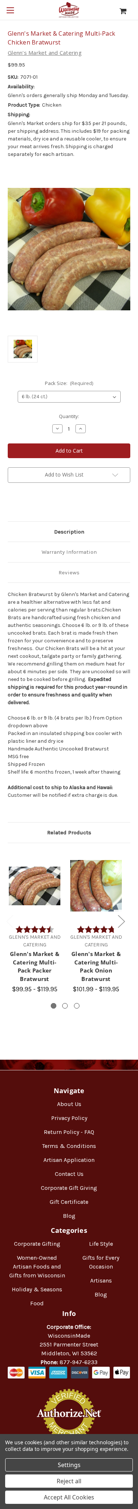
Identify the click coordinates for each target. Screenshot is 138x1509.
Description (69, 531)
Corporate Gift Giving (69, 1187)
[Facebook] (11, 504)
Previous (9, 921)
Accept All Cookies (69, 1497)
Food (37, 1303)
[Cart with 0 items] (127, 11)
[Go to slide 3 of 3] (76, 1006)
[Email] (24, 504)
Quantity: (69, 416)
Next (121, 921)
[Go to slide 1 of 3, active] (53, 1006)
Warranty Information (69, 552)
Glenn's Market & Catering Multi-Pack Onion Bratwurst (96, 966)
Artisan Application (69, 1159)
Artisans (101, 1280)
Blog (69, 1215)
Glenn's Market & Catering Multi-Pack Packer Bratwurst (34, 966)
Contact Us (69, 1173)
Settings (69, 1465)
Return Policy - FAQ (69, 1131)
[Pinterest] (49, 504)
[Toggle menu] (10, 10)
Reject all (69, 1481)
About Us (69, 1103)
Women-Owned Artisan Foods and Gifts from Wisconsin (37, 1266)
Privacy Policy (69, 1117)
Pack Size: (69, 383)
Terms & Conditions (69, 1145)
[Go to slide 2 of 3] (65, 1006)
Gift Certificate (69, 1201)
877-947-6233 (79, 1362)
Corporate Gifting (37, 1243)
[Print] (36, 504)
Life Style (101, 1243)
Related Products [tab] (69, 832)
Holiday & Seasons (37, 1289)
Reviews (69, 572)
